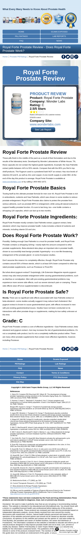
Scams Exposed (59, 32)
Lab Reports (59, 36)
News (59, 41)
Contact (20, 373)
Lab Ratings (60, 364)
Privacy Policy (20, 377)
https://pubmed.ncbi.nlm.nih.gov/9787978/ (24, 494)
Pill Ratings (21, 36)
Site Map (20, 382)
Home (21, 32)
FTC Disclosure (61, 377)
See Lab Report (43, 129)
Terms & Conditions (61, 373)
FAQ (21, 41)
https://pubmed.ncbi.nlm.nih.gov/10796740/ (25, 488)
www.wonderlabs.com (45, 124)
